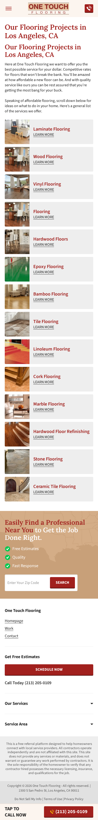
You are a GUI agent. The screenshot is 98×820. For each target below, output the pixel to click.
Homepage (14, 621)
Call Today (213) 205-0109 (28, 683)
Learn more (43, 134)
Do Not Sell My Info (28, 799)
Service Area (16, 724)
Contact (11, 636)
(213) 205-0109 (71, 811)
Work (9, 628)
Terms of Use (53, 799)
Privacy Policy (73, 799)
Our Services (16, 703)
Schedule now (49, 669)
